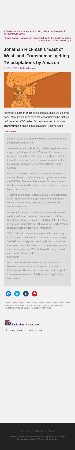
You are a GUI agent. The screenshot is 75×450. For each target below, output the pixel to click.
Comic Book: (10, 131)
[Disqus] (37, 362)
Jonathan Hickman (38, 305)
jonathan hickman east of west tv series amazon (33, 306)
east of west (18, 305)
